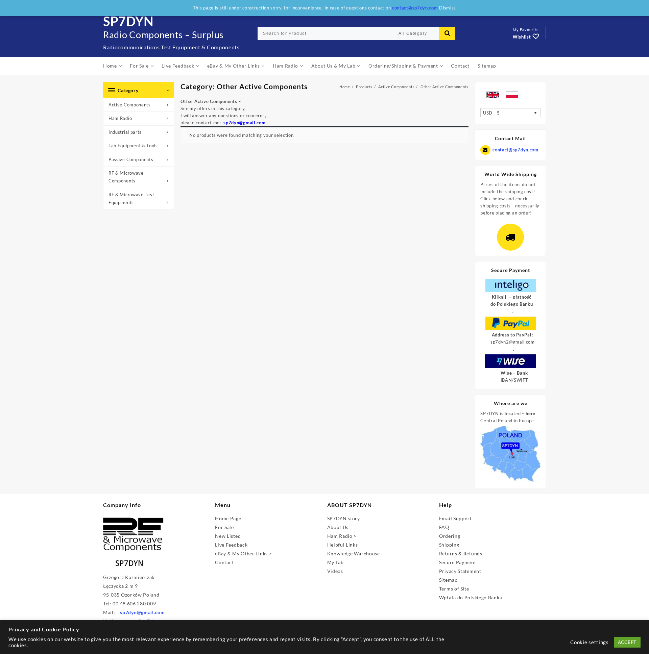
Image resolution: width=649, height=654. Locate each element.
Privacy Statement (460, 571)
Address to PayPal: (512, 334)
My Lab (335, 562)
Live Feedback (231, 545)
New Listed (228, 536)
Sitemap (448, 580)
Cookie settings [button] (589, 642)
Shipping (449, 545)
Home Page (228, 518)
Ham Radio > (342, 536)
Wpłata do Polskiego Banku (471, 597)
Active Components (130, 104)
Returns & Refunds (460, 553)
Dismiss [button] (447, 7)
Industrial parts (125, 132)
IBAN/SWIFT (514, 380)
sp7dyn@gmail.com (142, 612)
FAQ (444, 527)
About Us (338, 527)
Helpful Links (342, 545)
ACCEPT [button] (627, 642)
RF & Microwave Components (126, 176)
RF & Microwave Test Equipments (131, 198)
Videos (335, 571)
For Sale (224, 527)
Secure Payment (457, 562)
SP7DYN (128, 21)
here (530, 413)
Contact (224, 562)
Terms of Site (454, 589)
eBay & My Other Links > (243, 553)
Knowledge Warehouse (353, 553)
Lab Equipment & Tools (133, 145)
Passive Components (131, 159)
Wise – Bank (514, 373)
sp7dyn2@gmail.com (512, 342)
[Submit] (447, 33)
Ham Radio (120, 118)
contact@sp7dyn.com (515, 149)
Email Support (455, 518)
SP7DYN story (343, 518)
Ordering (449, 536)
